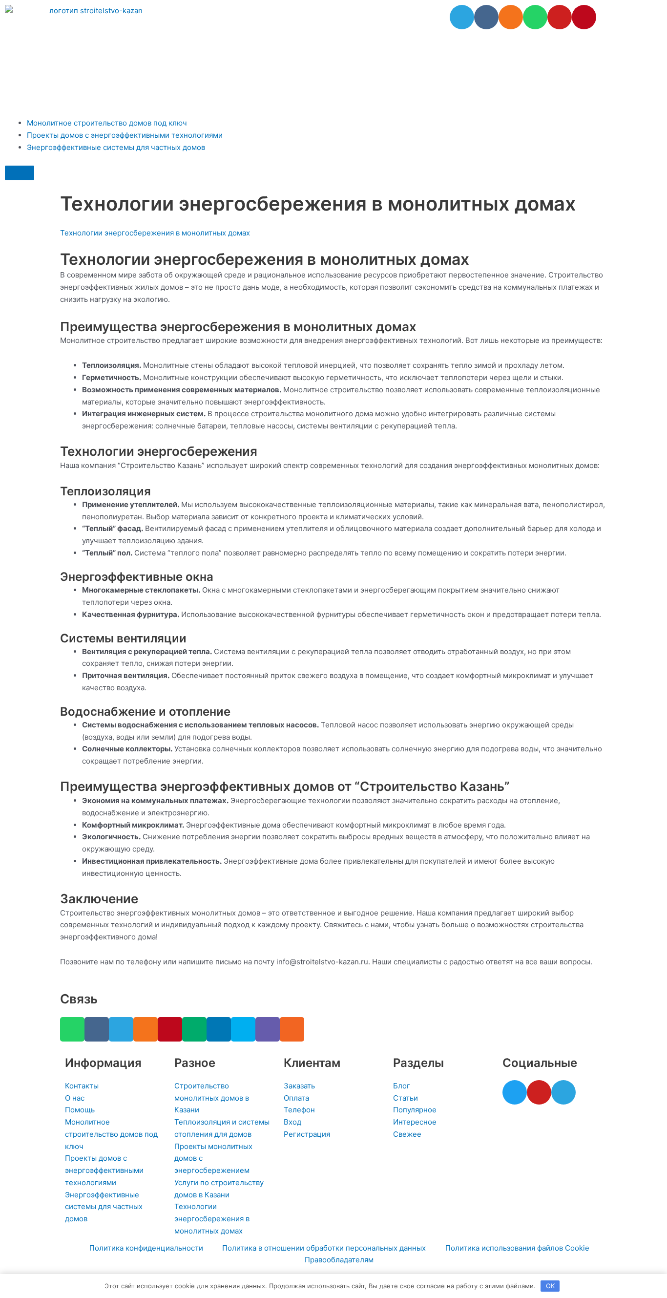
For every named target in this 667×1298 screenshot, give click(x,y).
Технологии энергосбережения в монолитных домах (155, 232)
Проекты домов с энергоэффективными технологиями (125, 135)
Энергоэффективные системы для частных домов (116, 147)
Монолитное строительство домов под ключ (107, 123)
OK (550, 1286)
